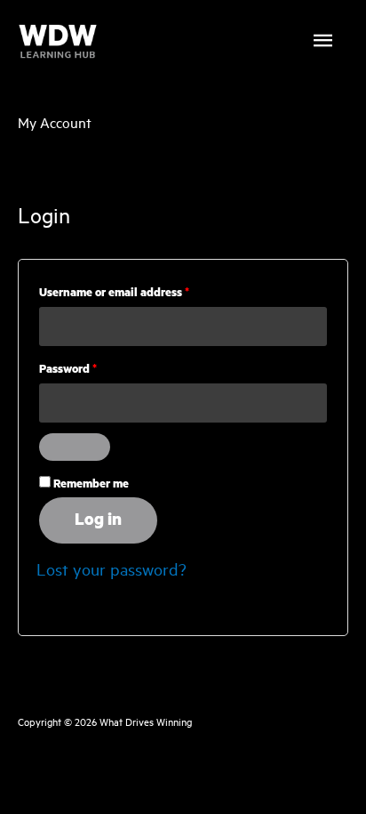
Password (92, 369)
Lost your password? (111, 568)
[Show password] (74, 447)
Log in (98, 520)
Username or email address (138, 293)
